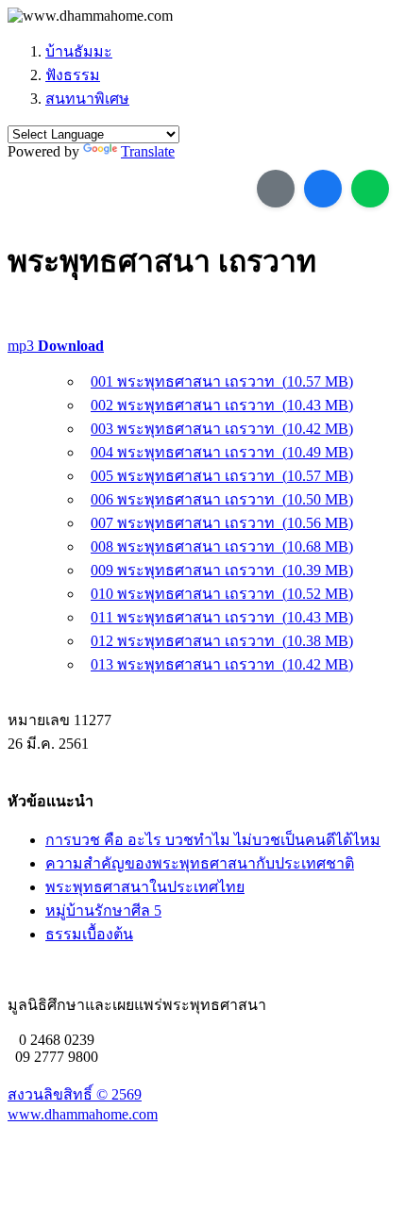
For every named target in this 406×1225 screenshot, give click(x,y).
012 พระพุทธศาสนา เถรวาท (222, 641)
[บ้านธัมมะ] (90, 16)
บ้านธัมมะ (78, 51)
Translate (148, 151)
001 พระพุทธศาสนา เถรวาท (222, 381)
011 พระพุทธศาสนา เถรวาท (222, 617)
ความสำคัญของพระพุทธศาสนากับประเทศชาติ (199, 863)
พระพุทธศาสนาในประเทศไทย (145, 887)
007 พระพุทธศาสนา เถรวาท (222, 523)
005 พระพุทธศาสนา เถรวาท (222, 476)
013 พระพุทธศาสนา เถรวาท (222, 664)
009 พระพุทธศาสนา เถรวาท (222, 570)
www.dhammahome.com (83, 1114)
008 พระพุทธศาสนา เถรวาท (222, 546)
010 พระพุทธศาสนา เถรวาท (222, 594)
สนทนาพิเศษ (87, 99)
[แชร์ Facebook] (323, 188)
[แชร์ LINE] (370, 188)
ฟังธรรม (72, 75)
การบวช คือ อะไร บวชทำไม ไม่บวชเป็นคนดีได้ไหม (213, 840)
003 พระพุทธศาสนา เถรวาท (222, 429)
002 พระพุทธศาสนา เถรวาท (222, 405)
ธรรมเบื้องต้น (89, 934)
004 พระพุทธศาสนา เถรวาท (222, 452)
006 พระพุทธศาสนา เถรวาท (222, 499)
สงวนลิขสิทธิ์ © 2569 (75, 1094)
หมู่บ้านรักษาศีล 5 (103, 910)
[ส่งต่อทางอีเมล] (276, 188)
